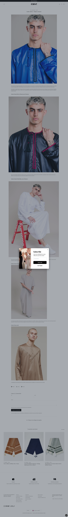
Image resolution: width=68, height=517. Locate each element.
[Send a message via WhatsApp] (66, 515)
